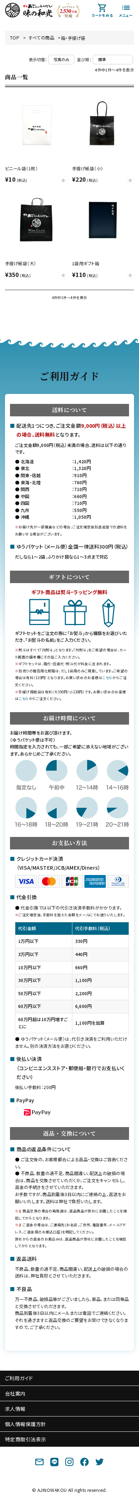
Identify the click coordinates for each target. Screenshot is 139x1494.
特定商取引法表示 (25, 1439)
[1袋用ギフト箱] (103, 219)
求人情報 (15, 1408)
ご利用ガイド (19, 1378)
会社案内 (15, 1393)
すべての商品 (41, 37)
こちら (107, 677)
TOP (14, 37)
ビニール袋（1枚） (21, 168)
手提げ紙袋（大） (20, 263)
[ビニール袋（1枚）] (36, 124)
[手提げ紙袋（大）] (36, 219)
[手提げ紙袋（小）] (103, 124)
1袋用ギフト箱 (85, 263)
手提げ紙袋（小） (87, 168)
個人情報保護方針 (25, 1424)
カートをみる (102, 15)
